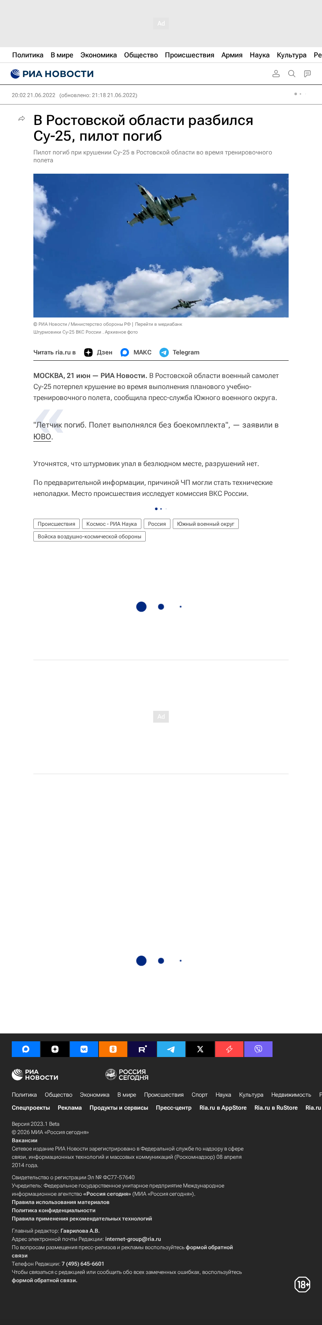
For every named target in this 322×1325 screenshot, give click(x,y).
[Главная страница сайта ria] (51, 74)
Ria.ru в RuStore (276, 1107)
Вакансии (24, 1140)
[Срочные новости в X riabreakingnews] (229, 1049)
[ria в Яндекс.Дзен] (55, 1049)
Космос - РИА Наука (111, 524)
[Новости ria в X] (200, 1049)
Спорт (200, 1094)
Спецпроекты (31, 1107)
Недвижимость (291, 1094)
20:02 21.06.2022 (33, 95)
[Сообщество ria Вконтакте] (84, 1049)
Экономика (95, 1094)
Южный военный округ (205, 524)
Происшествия (56, 524)
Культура (251, 1094)
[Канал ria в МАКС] (26, 1049)
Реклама (70, 1107)
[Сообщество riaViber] (258, 1049)
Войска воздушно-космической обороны (89, 536)
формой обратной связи (44, 1280)
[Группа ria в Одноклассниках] (113, 1049)
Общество (58, 1094)
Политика (24, 1094)
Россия (157, 524)
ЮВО (42, 436)
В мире (126, 1094)
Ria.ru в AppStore (223, 1107)
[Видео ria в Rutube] (142, 1049)
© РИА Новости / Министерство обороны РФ (82, 324)
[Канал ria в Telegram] (171, 1049)
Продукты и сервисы (119, 1107)
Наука (223, 1094)
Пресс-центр (174, 1107)
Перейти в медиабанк (158, 324)
